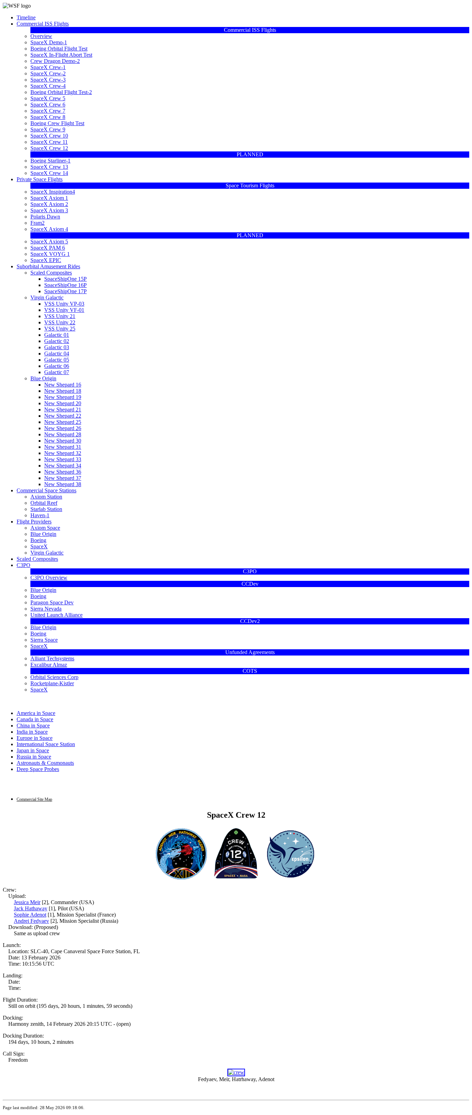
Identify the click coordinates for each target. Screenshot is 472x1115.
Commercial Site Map (34, 799)
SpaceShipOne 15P (65, 279)
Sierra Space (44, 640)
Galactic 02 (56, 341)
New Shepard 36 (62, 472)
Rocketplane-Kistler (52, 683)
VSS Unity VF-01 (64, 310)
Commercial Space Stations (46, 490)
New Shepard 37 (62, 478)
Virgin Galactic (47, 297)
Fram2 (37, 223)
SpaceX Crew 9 (47, 129)
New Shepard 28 (62, 434)
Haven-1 (39, 515)
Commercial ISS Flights (43, 24)
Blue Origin (43, 378)
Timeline (26, 17)
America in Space (36, 713)
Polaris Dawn (45, 217)
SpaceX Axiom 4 (49, 229)
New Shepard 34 (62, 465)
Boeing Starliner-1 (50, 161)
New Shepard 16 (62, 385)
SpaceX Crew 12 (49, 148)
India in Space (32, 732)
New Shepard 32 (62, 453)
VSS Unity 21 (59, 316)
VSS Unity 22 (59, 322)
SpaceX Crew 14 (49, 173)
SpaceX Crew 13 (49, 167)
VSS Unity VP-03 (64, 304)
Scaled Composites (51, 273)
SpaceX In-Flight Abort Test (61, 55)
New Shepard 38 (62, 484)
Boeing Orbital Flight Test (58, 49)
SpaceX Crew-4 (48, 86)
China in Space (33, 725)
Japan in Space (33, 750)
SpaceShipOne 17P (65, 291)
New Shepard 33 (62, 459)
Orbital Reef (43, 503)
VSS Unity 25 (59, 329)
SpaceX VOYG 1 (50, 254)
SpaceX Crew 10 (49, 136)
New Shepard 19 (62, 397)
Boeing (38, 540)
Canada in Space (35, 719)
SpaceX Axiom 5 (49, 241)
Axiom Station (46, 497)
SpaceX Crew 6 (47, 105)
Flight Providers (34, 521)
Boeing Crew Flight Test (57, 123)
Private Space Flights (40, 179)
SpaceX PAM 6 (47, 248)
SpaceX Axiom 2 (49, 204)
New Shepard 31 (62, 447)
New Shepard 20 (62, 403)
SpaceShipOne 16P (65, 285)
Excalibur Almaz (48, 665)
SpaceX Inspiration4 (52, 192)
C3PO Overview (48, 577)
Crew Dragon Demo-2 (55, 61)
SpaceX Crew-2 (48, 73)
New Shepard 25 (62, 422)
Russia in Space (34, 757)
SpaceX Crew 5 (47, 98)
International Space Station (46, 744)
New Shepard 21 (62, 409)
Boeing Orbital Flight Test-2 (61, 92)
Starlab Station (46, 509)
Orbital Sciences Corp (54, 677)
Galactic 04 (56, 353)
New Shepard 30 (62, 441)
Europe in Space (35, 738)
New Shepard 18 (62, 391)
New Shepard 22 (62, 416)
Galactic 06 (56, 366)
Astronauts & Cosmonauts (45, 763)
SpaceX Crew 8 (47, 117)
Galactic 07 (56, 372)
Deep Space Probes (38, 769)
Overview (41, 36)
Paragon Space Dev (52, 602)
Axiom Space (45, 528)
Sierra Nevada (46, 609)
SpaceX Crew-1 (48, 67)
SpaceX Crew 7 (47, 111)
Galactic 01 (56, 335)
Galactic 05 (56, 360)
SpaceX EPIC (45, 260)
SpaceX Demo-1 (48, 42)
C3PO (23, 565)
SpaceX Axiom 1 (49, 198)
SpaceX (39, 546)
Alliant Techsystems (52, 658)
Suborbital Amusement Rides (48, 266)
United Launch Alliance (56, 615)
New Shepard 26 (62, 428)
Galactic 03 (56, 347)
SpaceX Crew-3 (48, 80)
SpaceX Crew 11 (49, 142)
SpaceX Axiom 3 (49, 210)
